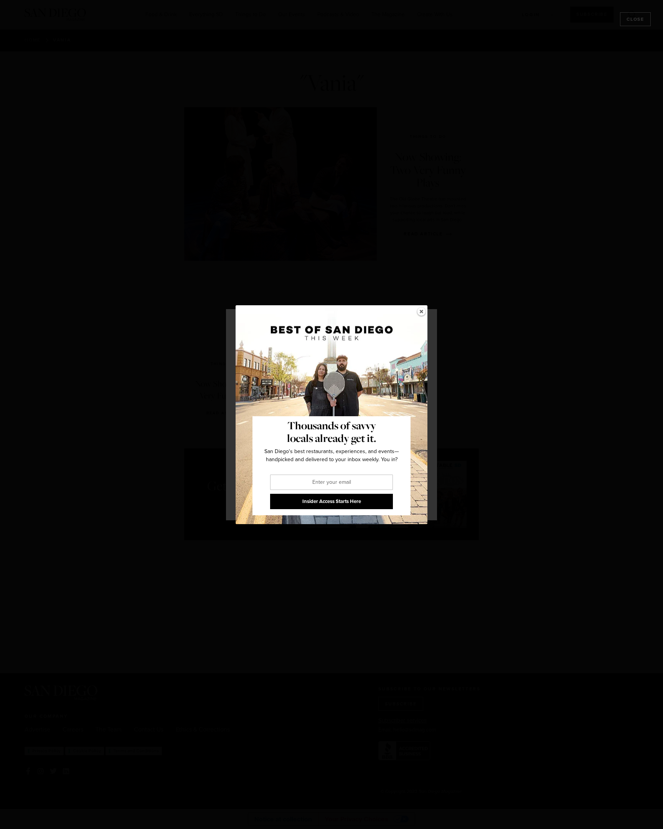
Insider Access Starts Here (331, 501)
